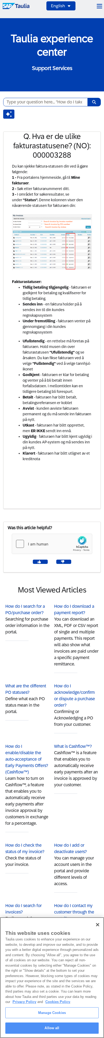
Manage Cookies (52, 1013)
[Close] (97, 925)
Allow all (52, 1028)
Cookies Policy (57, 1002)
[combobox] (43, 102)
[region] (52, 977)
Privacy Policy (24, 1002)
